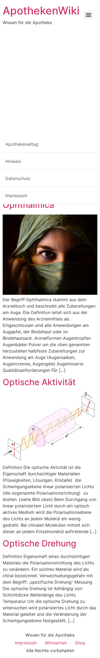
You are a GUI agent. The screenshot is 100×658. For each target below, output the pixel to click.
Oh (27, 190)
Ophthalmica (28, 205)
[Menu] (88, 15)
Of (17, 190)
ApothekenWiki (41, 10)
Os (72, 190)
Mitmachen (56, 642)
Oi (36, 190)
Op (53, 190)
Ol (44, 190)
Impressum (26, 642)
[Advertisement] (50, 78)
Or (63, 190)
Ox (82, 190)
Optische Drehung (39, 543)
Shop (80, 642)
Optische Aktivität (39, 382)
